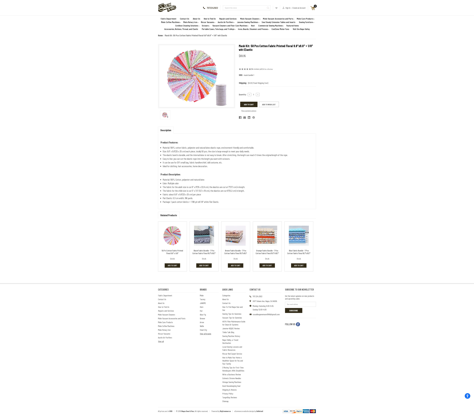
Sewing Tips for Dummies (231, 313)
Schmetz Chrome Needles (231, 378)
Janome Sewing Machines (247, 22)
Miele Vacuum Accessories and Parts (278, 18)
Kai (201, 310)
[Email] (244, 117)
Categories (226, 295)
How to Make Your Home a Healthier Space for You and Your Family (232, 360)
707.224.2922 (257, 296)
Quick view (172, 235)
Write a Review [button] (268, 69)
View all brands (205, 333)
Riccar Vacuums (207, 22)
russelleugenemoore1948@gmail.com (266, 314)
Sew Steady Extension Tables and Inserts (278, 22)
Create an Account (299, 8)
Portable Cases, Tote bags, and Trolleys (218, 29)
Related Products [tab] (168, 215)
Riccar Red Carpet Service (232, 353)
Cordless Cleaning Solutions (186, 25)
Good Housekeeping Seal (231, 386)
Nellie (202, 326)
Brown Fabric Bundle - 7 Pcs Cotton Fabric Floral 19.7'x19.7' (235, 251)
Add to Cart (172, 265)
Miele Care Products (305, 18)
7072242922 (212, 7)
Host (253, 25)
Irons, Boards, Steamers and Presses (253, 29)
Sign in (288, 8)
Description (165, 130)
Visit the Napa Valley (301, 29)
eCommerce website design (244, 411)
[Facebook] (240, 117)
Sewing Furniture (306, 22)
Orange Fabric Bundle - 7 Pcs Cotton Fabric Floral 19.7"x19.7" (267, 251)
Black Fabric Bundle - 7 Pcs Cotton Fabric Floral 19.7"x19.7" (204, 251)
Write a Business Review (231, 374)
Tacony (202, 299)
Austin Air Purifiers (225, 22)
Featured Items (292, 25)
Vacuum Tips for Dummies (232, 317)
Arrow (202, 322)
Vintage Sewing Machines (231, 382)
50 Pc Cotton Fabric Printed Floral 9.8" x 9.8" (172, 251)
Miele (202, 295)
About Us (196, 18)
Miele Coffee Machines (170, 22)
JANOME (203, 303)
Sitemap (225, 401)
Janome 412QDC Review (231, 328)
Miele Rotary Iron (190, 22)
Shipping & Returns (229, 389)
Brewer (202, 318)
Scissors (205, 25)
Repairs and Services (228, 18)
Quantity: (242, 94)
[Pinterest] (253, 117)
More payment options (248, 111)
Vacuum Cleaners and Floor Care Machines (229, 25)
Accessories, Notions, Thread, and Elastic (181, 29)
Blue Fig (203, 314)
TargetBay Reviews (229, 397)
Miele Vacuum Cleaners (249, 18)
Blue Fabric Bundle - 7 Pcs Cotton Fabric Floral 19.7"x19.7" (298, 251)
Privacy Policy (227, 393)
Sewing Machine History (231, 336)
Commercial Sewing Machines (270, 25)
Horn (201, 307)
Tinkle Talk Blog (228, 332)
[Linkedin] (249, 117)
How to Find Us (210, 18)
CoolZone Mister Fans (280, 29)
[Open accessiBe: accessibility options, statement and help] (467, 396)
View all (161, 341)
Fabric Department (168, 18)
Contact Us (184, 18)
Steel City (203, 329)
